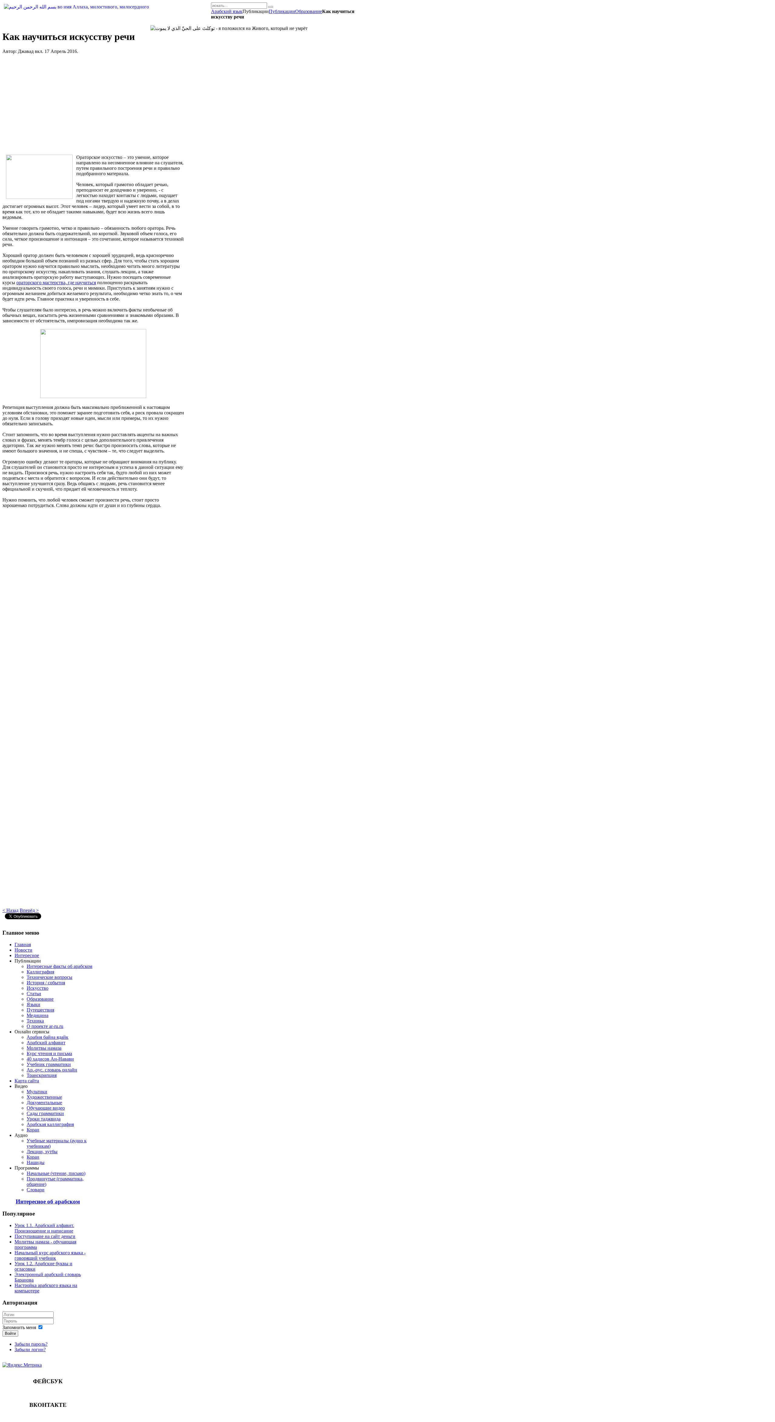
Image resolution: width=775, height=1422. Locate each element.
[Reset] (270, 7)
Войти (10, 1333)
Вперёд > (29, 910)
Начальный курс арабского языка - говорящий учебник (50, 1255)
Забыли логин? (30, 1349)
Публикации (282, 11)
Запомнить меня (19, 1327)
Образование (308, 11)
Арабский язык (226, 11)
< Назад (10, 910)
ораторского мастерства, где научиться (56, 282)
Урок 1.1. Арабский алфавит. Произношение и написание (44, 1228)
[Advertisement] (93, 106)
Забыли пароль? (31, 1344)
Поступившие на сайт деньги (45, 1236)
